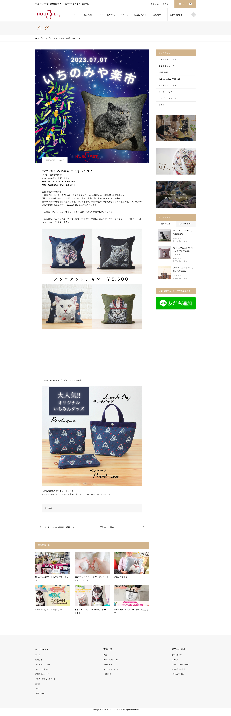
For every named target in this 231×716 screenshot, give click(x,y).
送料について (177, 655)
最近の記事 (166, 223)
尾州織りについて (42, 674)
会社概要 (175, 659)
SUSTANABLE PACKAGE (169, 79)
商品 (105, 655)
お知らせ (88, 14)
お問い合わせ (176, 14)
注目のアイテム (185, 223)
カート (186, 4)
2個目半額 (163, 72)
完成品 (37, 684)
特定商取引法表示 (178, 669)
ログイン (167, 4)
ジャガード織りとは (43, 669)
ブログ (60, 160)
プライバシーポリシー (180, 664)
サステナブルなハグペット (45, 679)
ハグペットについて (106, 14)
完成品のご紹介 (141, 14)
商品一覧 (124, 14)
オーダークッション (167, 85)
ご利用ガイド (159, 14)
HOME (76, 14)
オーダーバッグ (165, 92)
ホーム (37, 655)
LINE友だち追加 (178, 674)
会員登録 (155, 4)
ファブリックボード (167, 98)
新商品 (162, 105)
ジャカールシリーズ (167, 59)
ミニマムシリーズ (166, 66)
